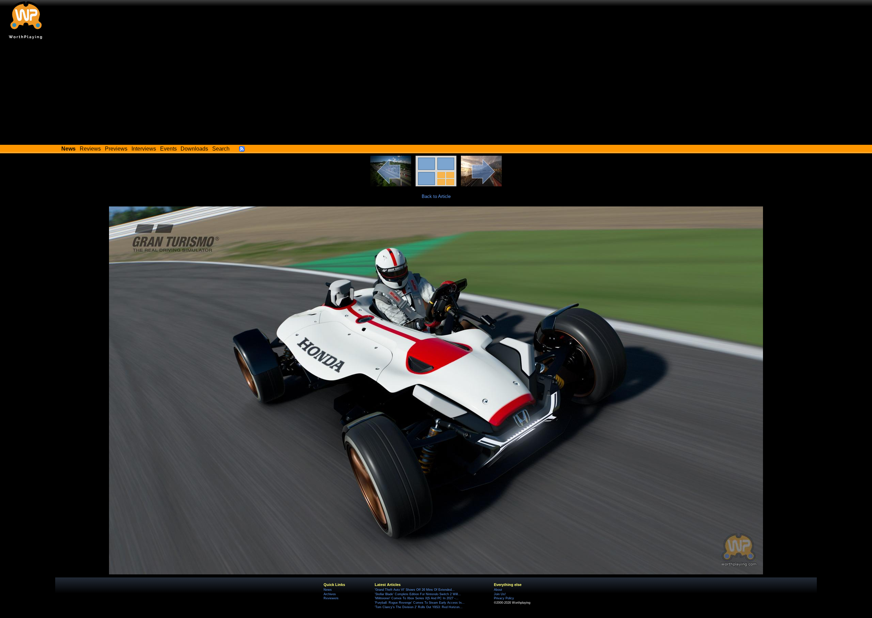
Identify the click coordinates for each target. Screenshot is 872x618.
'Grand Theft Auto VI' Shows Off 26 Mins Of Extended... (415, 589)
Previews (116, 149)
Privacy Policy (504, 598)
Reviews (90, 149)
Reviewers (331, 598)
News (328, 589)
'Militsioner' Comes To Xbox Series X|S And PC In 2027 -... (416, 598)
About (498, 589)
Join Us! (500, 594)
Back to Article (436, 196)
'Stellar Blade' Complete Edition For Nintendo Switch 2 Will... (418, 594)
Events (168, 149)
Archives (330, 594)
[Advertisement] (436, 93)
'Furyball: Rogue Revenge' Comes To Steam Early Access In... (420, 602)
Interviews (143, 149)
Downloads (194, 149)
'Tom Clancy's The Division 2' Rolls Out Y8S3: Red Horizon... (419, 607)
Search (221, 149)
